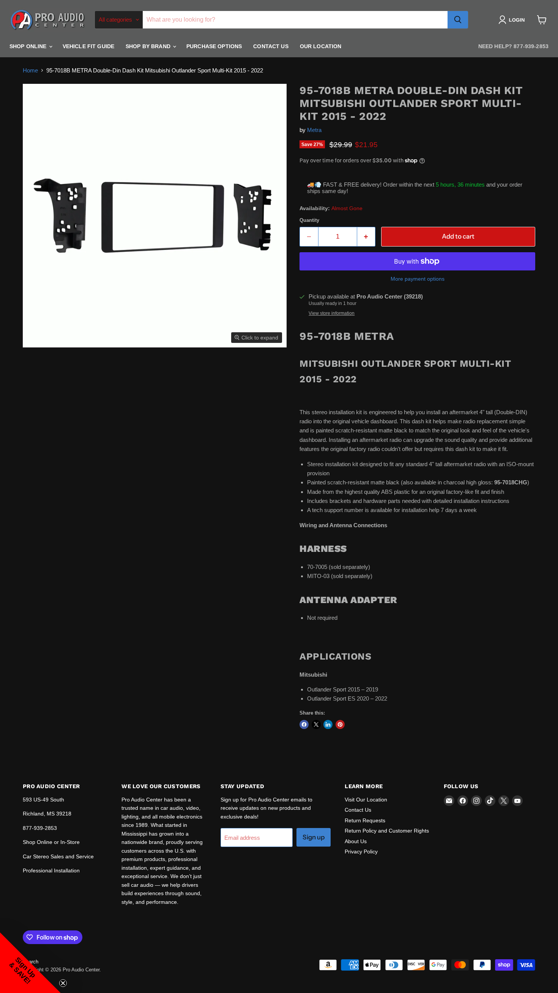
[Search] (458, 19)
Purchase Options (214, 46)
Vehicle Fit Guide (88, 46)
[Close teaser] (63, 983)
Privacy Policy (361, 851)
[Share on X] (316, 724)
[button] (513, 19)
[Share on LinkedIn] (328, 724)
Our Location (321, 46)
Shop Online (28, 46)
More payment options (418, 279)
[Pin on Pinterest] (340, 724)
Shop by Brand (149, 46)
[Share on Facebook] (304, 724)
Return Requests (365, 820)
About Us (356, 841)
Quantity (309, 220)
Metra (314, 130)
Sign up (314, 837)
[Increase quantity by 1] (366, 236)
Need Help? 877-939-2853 (513, 46)
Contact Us (270, 46)
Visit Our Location (366, 800)
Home (30, 70)
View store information (332, 313)
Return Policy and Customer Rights (387, 831)
